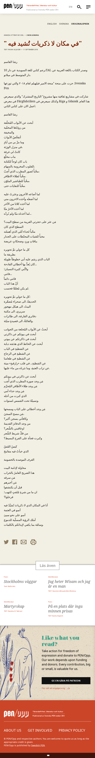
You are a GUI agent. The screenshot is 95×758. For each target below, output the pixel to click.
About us (12, 730)
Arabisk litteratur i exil (14, 35)
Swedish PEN (38, 745)
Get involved (40, 730)
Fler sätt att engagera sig (53, 688)
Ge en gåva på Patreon (66, 680)
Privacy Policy (72, 730)
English (52, 23)
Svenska (64, 23)
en (70, 6)
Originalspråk (80, 23)
